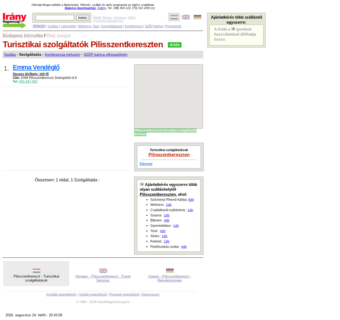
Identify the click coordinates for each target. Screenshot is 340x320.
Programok (173, 26)
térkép (175, 44)
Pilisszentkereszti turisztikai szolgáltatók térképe (165, 132)
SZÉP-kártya (154, 26)
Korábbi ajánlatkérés (61, 294)
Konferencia (133, 26)
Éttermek (146, 164)
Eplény (101, 8)
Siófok (132, 17)
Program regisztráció (124, 294)
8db (191, 200)
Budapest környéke (23, 35)
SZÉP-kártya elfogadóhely (106, 54)
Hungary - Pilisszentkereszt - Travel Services (103, 278)
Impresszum (150, 294)
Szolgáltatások (111, 26)
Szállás (53, 26)
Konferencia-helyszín (62, 54)
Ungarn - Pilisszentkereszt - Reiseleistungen (169, 278)
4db (166, 220)
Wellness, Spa (88, 26)
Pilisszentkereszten (169, 154)
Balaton (107, 17)
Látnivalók (68, 26)
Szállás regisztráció (93, 294)
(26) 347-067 (28, 81)
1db (169, 205)
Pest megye (58, 35)
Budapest (120, 17)
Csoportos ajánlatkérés (108, 20)
